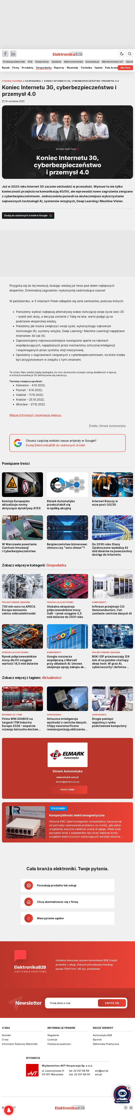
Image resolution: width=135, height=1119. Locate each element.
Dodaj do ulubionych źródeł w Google (25, 215)
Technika (86, 67)
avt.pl (98, 1074)
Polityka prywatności (59, 1044)
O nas (5, 1039)
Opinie (98, 67)
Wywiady (72, 67)
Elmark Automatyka (67, 771)
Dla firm (125, 67)
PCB (30, 61)
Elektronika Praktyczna (106, 1044)
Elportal (97, 1039)
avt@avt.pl (101, 1070)
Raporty (59, 67)
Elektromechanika (73, 61)
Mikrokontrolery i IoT (112, 61)
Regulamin (53, 1035)
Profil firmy (67, 790)
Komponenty (42, 61)
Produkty (27, 67)
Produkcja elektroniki (14, 61)
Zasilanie (56, 61)
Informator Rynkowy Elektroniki (20, 1044)
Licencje (52, 1039)
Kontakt (6, 1035)
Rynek (6, 67)
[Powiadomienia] (8, 1110)
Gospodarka (44, 67)
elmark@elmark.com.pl (67, 782)
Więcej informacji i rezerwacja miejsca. (35, 415)
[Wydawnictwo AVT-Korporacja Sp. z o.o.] (32, 1071)
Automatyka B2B (102, 1035)
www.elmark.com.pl (67, 777)
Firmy (15, 67)
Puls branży (112, 67)
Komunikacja (92, 61)
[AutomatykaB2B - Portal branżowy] (70, 1108)
